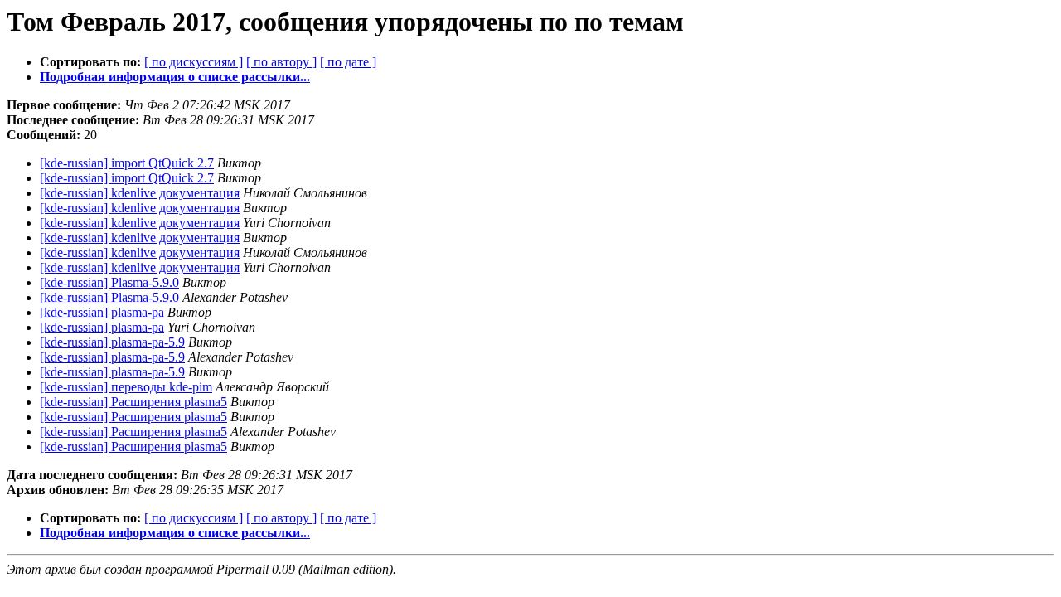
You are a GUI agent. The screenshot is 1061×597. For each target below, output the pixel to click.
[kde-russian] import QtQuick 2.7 (127, 163)
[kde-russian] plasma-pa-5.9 (112, 342)
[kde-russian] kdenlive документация (140, 193)
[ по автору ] (281, 62)
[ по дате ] (348, 62)
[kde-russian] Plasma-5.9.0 (109, 282)
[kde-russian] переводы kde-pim (126, 387)
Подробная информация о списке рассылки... (175, 77)
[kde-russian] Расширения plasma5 (133, 402)
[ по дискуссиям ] (193, 62)
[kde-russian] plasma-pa (102, 312)
